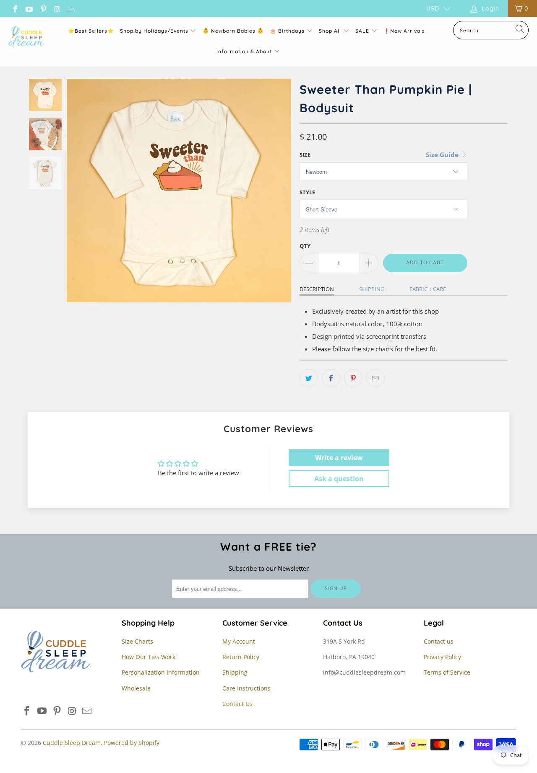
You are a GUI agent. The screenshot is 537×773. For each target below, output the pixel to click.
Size (305, 154)
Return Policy (240, 657)
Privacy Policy (442, 657)
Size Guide (443, 154)
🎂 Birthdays (288, 31)
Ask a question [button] (339, 478)
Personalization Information (161, 672)
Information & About (244, 51)
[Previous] (74, 190)
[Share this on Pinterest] (353, 378)
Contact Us (237, 704)
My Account (238, 641)
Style (307, 192)
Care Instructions (246, 688)
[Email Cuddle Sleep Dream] (71, 8)
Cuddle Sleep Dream (72, 743)
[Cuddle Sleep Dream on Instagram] (57, 8)
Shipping (371, 289)
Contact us (439, 641)
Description (317, 289)
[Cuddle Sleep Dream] (26, 37)
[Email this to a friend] (375, 378)
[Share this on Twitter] (309, 378)
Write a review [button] (339, 457)
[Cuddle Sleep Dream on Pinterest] (43, 8)
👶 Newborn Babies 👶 (233, 31)
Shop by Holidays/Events (154, 31)
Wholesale (136, 688)
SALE (363, 31)
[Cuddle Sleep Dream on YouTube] (29, 8)
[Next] (283, 190)
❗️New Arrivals (404, 31)
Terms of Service (447, 672)
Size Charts (137, 641)
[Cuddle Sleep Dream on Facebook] (14, 8)
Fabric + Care (427, 289)
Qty (305, 246)
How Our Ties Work (148, 657)
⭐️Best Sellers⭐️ (91, 31)
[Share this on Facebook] (331, 378)
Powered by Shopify (131, 743)
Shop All (330, 31)
